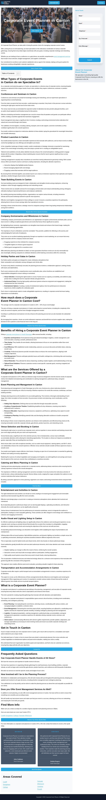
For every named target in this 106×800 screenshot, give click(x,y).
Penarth (39, 789)
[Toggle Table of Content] (17, 73)
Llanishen (40, 786)
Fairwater (21, 715)
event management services (62, 56)
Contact (101, 2)
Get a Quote (35, 30)
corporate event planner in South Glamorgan (19, 334)
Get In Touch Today (36, 68)
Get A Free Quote (36, 769)
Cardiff (3, 715)
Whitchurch (28, 715)
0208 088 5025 (54, 2)
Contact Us (37, 649)
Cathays (15, 715)
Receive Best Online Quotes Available (36, 211)
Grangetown (9, 715)
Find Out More (37, 486)
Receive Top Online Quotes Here (36, 325)
